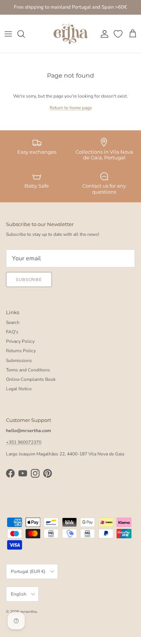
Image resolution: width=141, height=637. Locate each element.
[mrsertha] (70, 33)
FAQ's (12, 332)
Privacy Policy (20, 341)
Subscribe (29, 280)
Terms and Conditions (28, 370)
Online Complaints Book (31, 379)
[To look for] (25, 34)
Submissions (19, 360)
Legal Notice (19, 389)
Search (13, 322)
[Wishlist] (119, 34)
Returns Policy (21, 351)
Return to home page (71, 108)
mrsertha (28, 611)
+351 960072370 (23, 442)
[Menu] (8, 34)
